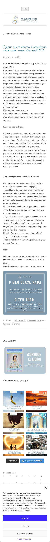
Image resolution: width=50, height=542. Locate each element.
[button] (45, 487)
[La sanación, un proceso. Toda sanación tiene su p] (13, 401)
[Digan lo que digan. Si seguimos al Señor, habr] (36, 423)
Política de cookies (24, 539)
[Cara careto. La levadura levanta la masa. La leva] (36, 401)
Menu (25, 9)
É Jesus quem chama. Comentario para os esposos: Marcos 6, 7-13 (25, 48)
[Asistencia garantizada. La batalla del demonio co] (36, 445)
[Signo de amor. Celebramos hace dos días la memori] (13, 423)
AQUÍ (25, 380)
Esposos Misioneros (11, 324)
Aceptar (25, 518)
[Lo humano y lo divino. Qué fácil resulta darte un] (13, 445)
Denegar (25, 526)
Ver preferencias (25, 533)
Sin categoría (20, 320)
